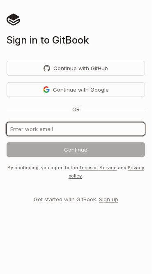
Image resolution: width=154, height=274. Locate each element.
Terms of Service (98, 167)
